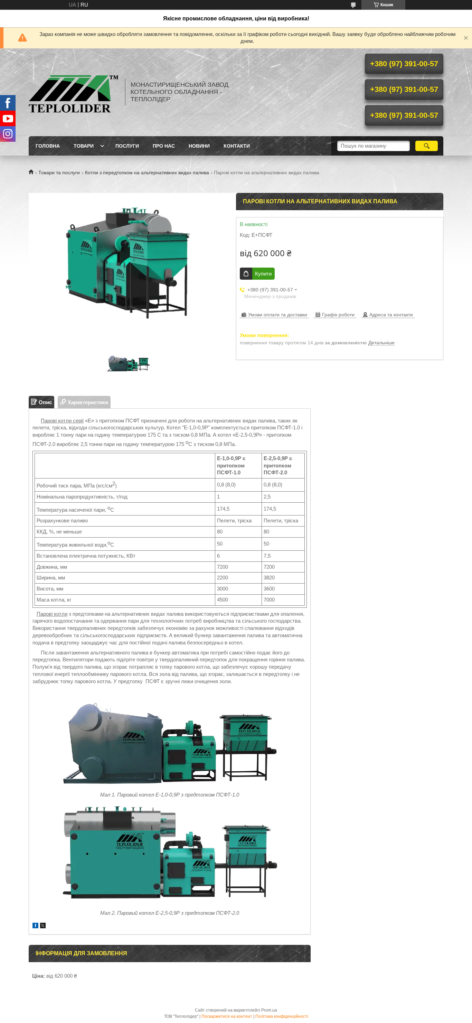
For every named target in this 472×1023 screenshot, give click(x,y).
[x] (43, 926)
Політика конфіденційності (281, 1016)
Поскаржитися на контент (226, 1016)
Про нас (164, 146)
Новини (199, 146)
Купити (263, 274)
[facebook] (35, 926)
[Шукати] (426, 146)
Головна (48, 146)
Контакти (237, 146)
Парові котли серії (62, 421)
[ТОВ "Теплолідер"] (74, 92)
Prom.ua (269, 1010)
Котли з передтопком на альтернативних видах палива (147, 172)
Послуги (127, 146)
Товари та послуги (59, 172)
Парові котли (52, 614)
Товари (84, 146)
